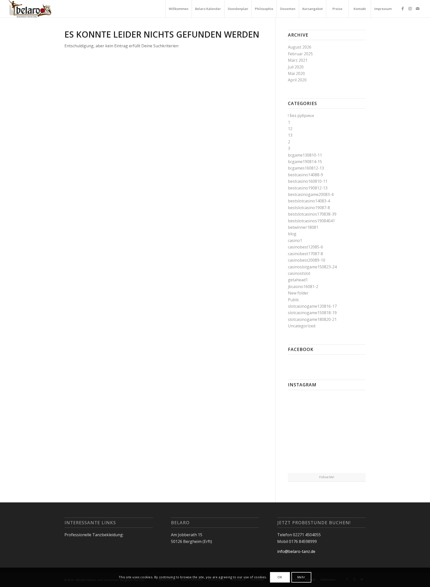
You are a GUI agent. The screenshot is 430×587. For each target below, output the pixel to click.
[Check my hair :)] (353, 459)
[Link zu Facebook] (402, 8)
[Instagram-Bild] (353, 406)
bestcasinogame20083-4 (310, 194)
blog (292, 233)
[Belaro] (30, 8)
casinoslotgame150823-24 (312, 267)
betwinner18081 (303, 227)
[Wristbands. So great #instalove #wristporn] (353, 433)
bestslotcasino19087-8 (309, 207)
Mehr (301, 577)
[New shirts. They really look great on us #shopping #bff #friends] (300, 406)
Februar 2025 (300, 54)
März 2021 (298, 60)
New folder (298, 293)
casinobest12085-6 (305, 247)
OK (279, 577)
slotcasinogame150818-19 (312, 312)
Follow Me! (326, 477)
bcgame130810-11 (305, 155)
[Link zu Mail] (417, 8)
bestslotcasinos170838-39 (312, 214)
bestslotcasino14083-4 (309, 201)
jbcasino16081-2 (303, 286)
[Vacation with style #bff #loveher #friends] (327, 407)
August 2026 (299, 47)
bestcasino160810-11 (307, 181)
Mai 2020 (296, 73)
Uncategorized (301, 326)
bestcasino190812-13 (307, 188)
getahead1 (298, 280)
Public (293, 299)
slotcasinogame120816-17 (312, 306)
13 (290, 135)
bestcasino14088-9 (305, 174)
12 (290, 128)
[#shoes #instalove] (300, 459)
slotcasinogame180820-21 (312, 319)
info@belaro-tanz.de (296, 551)
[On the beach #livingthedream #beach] (327, 433)
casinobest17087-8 (305, 253)
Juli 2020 (296, 67)
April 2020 (297, 80)
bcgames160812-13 (306, 168)
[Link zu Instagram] (410, 8)
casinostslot (299, 273)
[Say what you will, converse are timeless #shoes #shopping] (327, 460)
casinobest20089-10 (306, 260)
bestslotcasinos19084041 (311, 221)
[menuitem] (178, 8)
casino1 (295, 240)
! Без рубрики (301, 115)
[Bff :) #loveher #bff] (300, 433)
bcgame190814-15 (305, 161)
